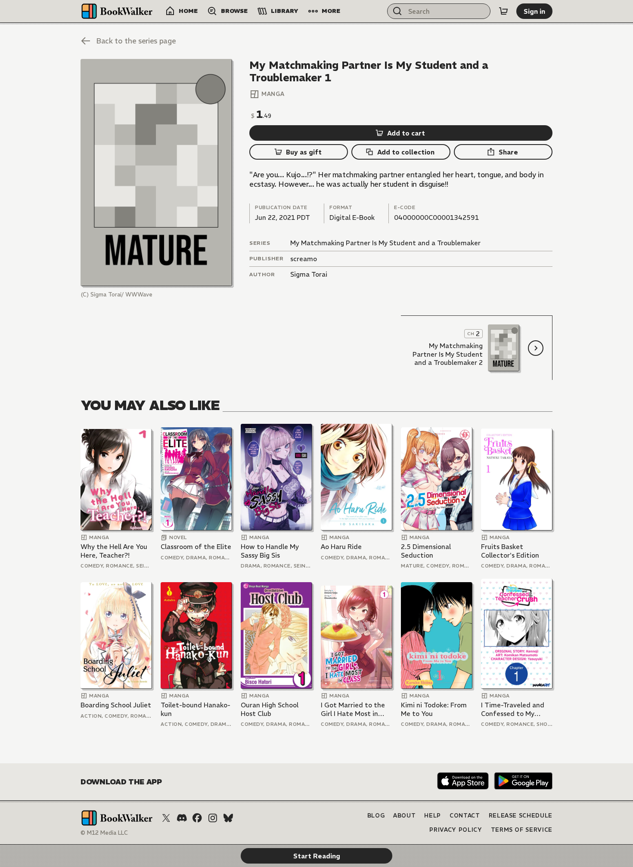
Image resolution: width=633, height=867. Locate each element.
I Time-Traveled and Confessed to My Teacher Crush (512, 709)
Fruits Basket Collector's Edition (510, 551)
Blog (376, 815)
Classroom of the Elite (196, 547)
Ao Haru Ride (341, 547)
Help (432, 815)
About (404, 815)
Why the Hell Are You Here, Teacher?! (114, 551)
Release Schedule (520, 815)
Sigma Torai (308, 274)
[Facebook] (197, 818)
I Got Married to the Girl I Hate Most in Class (353, 709)
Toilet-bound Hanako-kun (195, 709)
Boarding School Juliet (116, 705)
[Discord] (182, 818)
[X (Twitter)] (166, 818)
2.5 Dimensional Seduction (426, 551)
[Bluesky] (228, 818)
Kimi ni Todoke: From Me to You (434, 709)
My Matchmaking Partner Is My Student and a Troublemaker (385, 243)
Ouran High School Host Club (269, 709)
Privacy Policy (455, 830)
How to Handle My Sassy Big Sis (270, 551)
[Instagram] (213, 818)
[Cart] (503, 11)
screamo (303, 259)
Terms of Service (521, 830)
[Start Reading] (156, 172)
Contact (465, 815)
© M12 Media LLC (104, 833)
